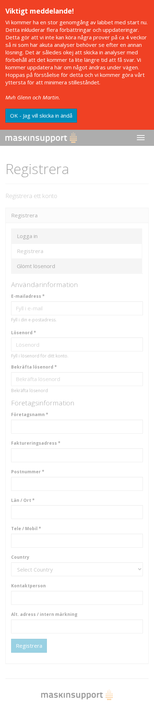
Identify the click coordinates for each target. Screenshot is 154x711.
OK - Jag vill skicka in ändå (41, 115)
